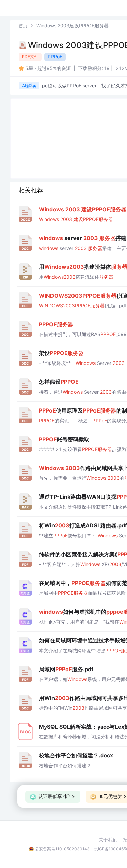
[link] (23, 25)
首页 (23, 25)
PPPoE (55, 57)
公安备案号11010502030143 (62, 848)
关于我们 (108, 839)
